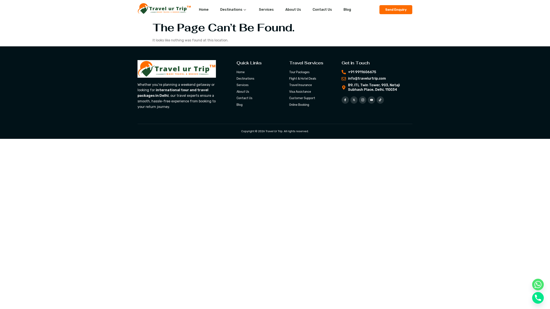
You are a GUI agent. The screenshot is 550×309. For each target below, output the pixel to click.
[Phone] (538, 298)
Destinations (231, 10)
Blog (347, 10)
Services (266, 10)
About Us (293, 10)
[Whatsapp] (538, 284)
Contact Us (322, 10)
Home (204, 10)
